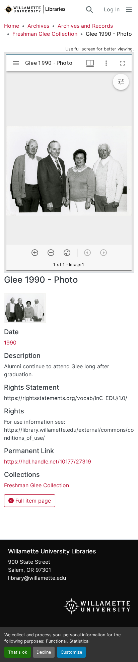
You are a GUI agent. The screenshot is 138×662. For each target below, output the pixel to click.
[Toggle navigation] (129, 9)
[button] (44, 9)
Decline (44, 652)
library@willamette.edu (37, 577)
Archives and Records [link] (85, 25)
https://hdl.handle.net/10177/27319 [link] (47, 461)
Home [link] (11, 25)
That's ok (17, 652)
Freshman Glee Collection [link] (44, 33)
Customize (71, 652)
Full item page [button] (32, 500)
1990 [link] (10, 342)
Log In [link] (112, 9)
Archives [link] (38, 25)
